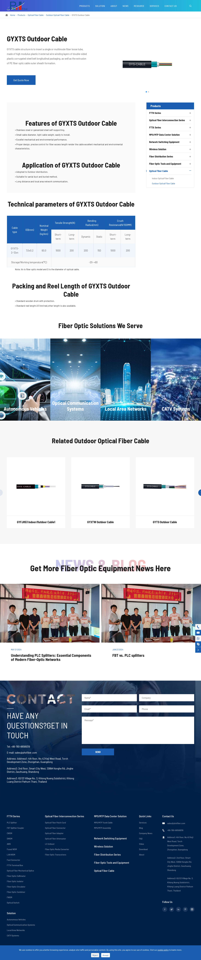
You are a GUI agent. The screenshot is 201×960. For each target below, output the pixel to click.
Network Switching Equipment (164, 141)
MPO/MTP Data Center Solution (164, 134)
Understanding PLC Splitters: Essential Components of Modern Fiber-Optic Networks (51, 657)
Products (84, 5)
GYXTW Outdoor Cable (100, 522)
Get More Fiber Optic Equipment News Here (100, 568)
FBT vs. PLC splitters (128, 655)
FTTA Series (155, 127)
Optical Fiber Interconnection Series (167, 120)
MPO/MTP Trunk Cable (103, 822)
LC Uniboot (49, 844)
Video (141, 844)
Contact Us (170, 5)
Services (154, 5)
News (125, 5)
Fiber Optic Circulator (16, 886)
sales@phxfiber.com (26, 752)
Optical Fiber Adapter (54, 833)
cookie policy (163, 950)
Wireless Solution (157, 149)
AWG (9, 844)
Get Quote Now (21, 80)
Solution (100, 5)
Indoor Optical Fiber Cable (163, 178)
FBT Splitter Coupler (15, 828)
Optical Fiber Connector (55, 828)
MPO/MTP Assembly (102, 828)
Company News (145, 833)
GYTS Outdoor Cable (165, 522)
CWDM (9, 833)
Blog (141, 828)
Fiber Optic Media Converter (57, 849)
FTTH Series (155, 112)
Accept (106, 955)
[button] (146, 91)
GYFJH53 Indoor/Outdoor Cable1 (36, 522)
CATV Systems (13, 935)
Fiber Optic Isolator (15, 881)
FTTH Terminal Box (15, 865)
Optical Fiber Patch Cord (55, 822)
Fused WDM (12, 849)
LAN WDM (11, 854)
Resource (139, 5)
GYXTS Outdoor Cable (81, 15)
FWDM (9, 897)
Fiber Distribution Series (161, 156)
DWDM (9, 838)
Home (12, 15)
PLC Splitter (12, 822)
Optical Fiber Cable (36, 15)
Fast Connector (13, 860)
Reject (95, 955)
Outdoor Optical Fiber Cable (57, 15)
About (113, 5)
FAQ (140, 838)
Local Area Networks (16, 930)
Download (143, 849)
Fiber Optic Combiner (16, 892)
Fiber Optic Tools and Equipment (165, 163)
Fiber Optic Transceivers (55, 854)
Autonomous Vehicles (16, 919)
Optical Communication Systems (21, 924)
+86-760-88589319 (20, 746)
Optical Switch (13, 902)
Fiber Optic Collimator (16, 876)
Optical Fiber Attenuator (55, 838)
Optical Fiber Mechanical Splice (20, 870)
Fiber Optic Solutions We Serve (100, 325)
